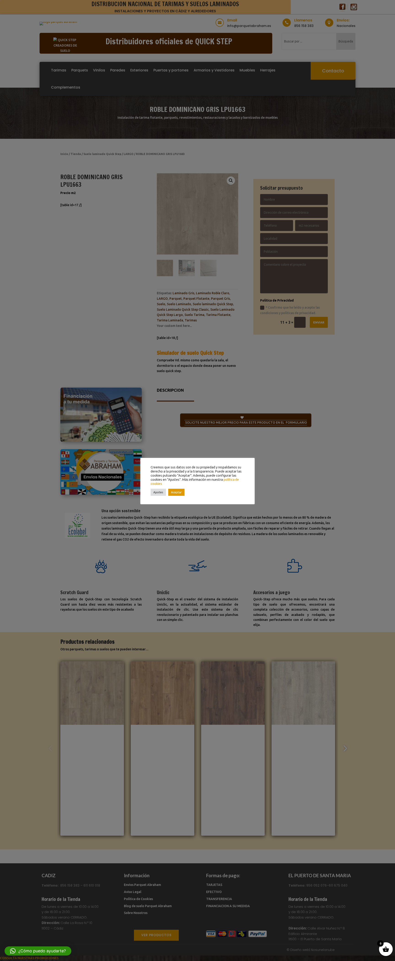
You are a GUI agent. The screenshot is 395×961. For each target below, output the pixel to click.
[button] (38, 951)
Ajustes (158, 492)
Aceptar (176, 492)
